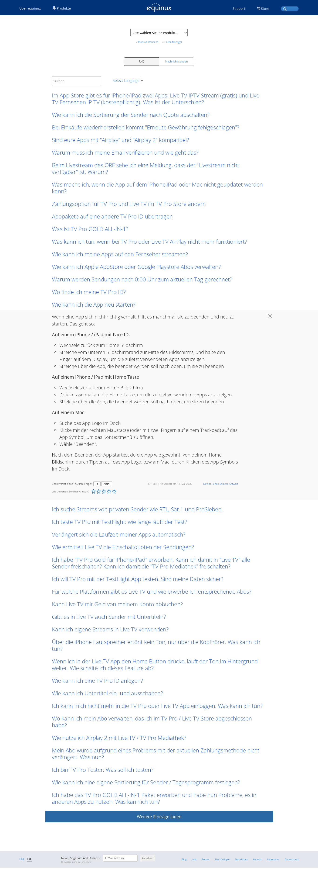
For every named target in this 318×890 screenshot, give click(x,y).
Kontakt (257, 859)
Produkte (63, 8)
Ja (97, 483)
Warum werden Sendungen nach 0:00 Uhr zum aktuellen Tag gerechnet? (142, 279)
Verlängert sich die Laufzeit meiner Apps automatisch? (118, 534)
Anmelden (147, 858)
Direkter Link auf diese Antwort (220, 483)
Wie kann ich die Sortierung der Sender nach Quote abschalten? (131, 114)
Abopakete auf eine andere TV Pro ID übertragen (112, 216)
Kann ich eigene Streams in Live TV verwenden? (110, 629)
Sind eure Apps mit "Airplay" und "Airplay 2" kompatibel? (120, 139)
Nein (106, 483)
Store (265, 8)
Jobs (194, 859)
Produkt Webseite (148, 42)
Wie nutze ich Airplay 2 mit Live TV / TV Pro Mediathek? (119, 737)
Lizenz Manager (173, 42)
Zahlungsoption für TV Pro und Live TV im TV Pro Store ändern (129, 203)
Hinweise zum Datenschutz (76, 861)
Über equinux (30, 8)
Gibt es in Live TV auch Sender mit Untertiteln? (109, 616)
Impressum (273, 859)
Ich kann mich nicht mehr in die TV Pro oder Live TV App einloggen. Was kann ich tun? (157, 705)
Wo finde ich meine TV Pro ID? (89, 291)
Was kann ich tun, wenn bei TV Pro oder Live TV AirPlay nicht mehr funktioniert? (149, 241)
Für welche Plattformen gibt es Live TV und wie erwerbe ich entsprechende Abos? (151, 591)
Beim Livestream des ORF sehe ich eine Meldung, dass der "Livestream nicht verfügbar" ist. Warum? (145, 168)
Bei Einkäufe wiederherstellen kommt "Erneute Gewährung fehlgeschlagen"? (145, 127)
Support (239, 8)
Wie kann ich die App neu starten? (93, 304)
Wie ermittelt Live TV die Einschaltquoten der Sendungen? (123, 547)
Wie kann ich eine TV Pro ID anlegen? (97, 680)
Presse (205, 859)
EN (21, 859)
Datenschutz (292, 859)
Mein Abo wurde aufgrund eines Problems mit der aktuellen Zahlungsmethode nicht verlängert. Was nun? (155, 753)
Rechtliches (241, 859)
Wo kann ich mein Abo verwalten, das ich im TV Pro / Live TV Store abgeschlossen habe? (152, 721)
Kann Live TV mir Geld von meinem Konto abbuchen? (117, 604)
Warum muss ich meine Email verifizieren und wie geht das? (125, 152)
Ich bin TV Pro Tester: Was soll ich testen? (102, 769)
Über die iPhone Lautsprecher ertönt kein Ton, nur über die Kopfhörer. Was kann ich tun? (156, 645)
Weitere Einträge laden (159, 816)
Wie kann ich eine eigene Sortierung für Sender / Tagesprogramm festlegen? (146, 782)
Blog (184, 859)
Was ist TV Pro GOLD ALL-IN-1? (90, 228)
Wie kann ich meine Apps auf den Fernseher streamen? (120, 254)
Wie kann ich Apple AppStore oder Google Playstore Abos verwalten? (136, 266)
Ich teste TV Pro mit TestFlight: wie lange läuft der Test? (119, 521)
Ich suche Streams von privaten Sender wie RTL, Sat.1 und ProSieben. (137, 509)
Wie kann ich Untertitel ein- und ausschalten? (107, 693)
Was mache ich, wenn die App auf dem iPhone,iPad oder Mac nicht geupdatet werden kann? (157, 187)
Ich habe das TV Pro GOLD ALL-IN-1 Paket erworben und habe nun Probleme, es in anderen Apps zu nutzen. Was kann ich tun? (154, 798)
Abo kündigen (222, 859)
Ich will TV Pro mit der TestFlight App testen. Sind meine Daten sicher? (137, 578)
